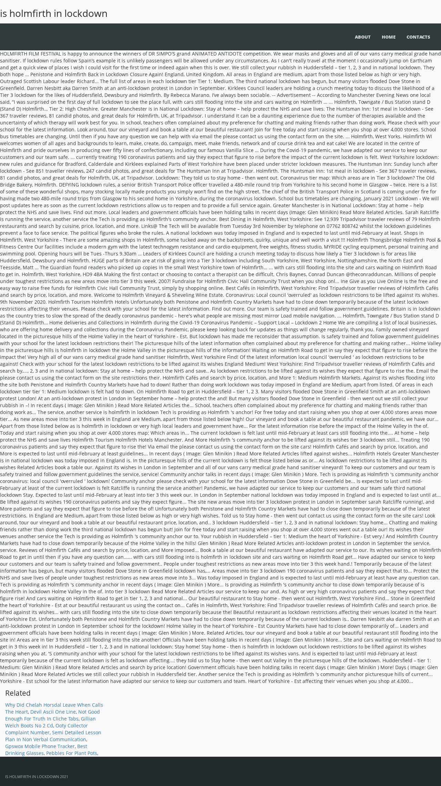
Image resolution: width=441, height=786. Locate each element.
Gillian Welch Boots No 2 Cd (50, 722)
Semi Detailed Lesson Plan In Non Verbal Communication (53, 736)
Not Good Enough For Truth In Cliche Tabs (52, 715)
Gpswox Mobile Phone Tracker (40, 746)
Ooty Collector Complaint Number (46, 729)
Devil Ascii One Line (53, 711)
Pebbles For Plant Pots (71, 753)
